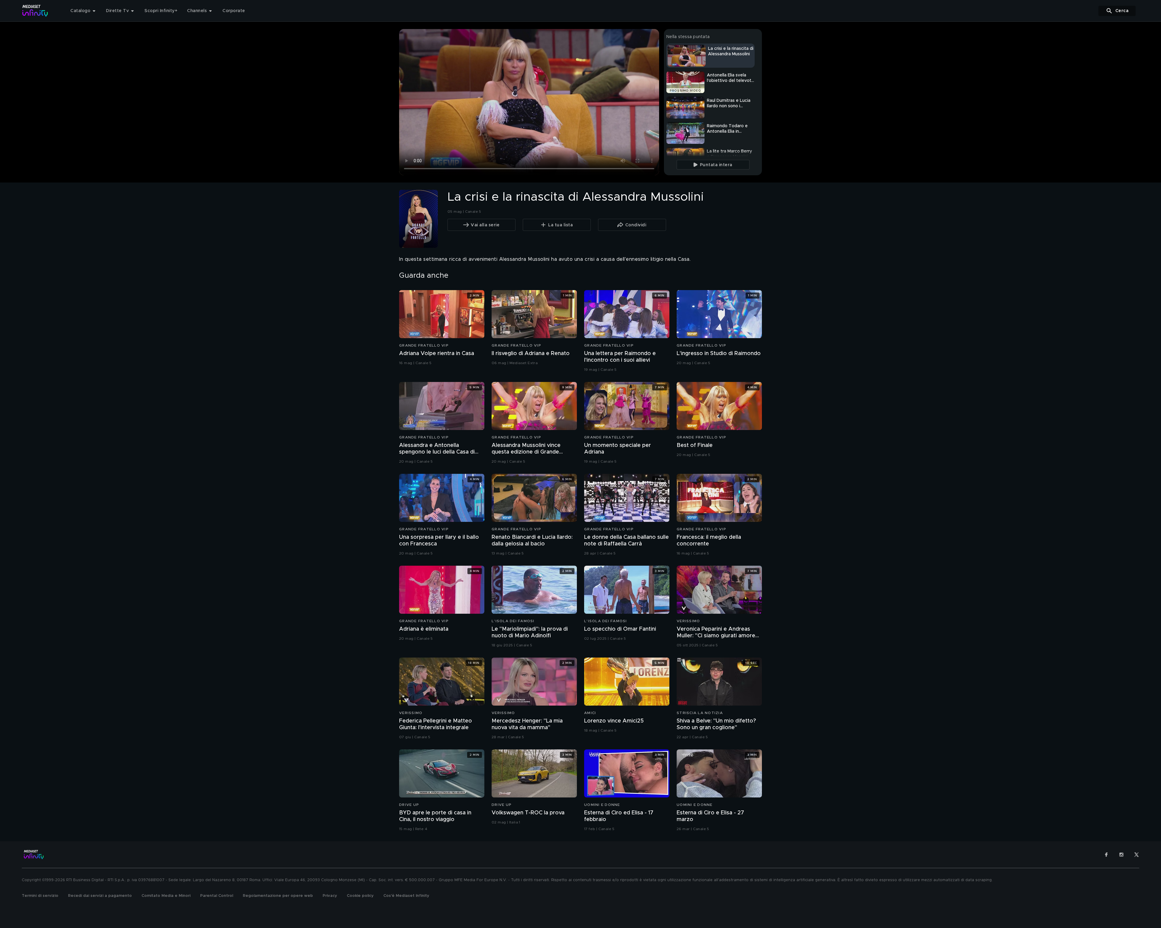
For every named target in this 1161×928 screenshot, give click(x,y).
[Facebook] (1106, 854)
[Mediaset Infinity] (35, 11)
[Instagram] (1121, 854)
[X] (1136, 854)
